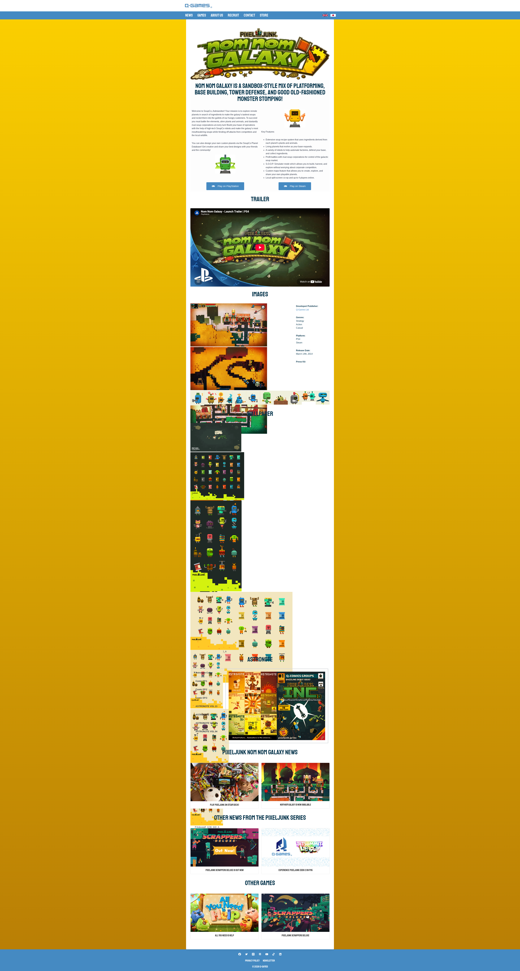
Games (201, 15)
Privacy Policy (252, 960)
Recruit (233, 15)
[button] (193, 398)
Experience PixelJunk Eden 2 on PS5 (296, 870)
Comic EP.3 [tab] (201, 698)
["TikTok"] (273, 954)
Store (264, 15)
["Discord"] (260, 954)
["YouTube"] (266, 954)
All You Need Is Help (224, 935)
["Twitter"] (246, 954)
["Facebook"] (239, 954)
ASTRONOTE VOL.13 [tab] (206, 706)
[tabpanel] (277, 706)
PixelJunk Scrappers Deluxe (295, 935)
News (189, 15)
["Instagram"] (253, 954)
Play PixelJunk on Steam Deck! (224, 805)
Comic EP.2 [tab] (201, 689)
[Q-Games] (198, 6)
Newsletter (269, 960)
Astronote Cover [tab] (204, 673)
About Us (217, 15)
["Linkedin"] (280, 954)
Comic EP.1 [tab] (201, 681)
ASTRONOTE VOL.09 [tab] (206, 723)
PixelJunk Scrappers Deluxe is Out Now (225, 870)
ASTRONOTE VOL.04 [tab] (206, 731)
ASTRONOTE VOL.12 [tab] (206, 715)
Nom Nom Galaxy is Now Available (295, 804)
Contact (249, 15)
